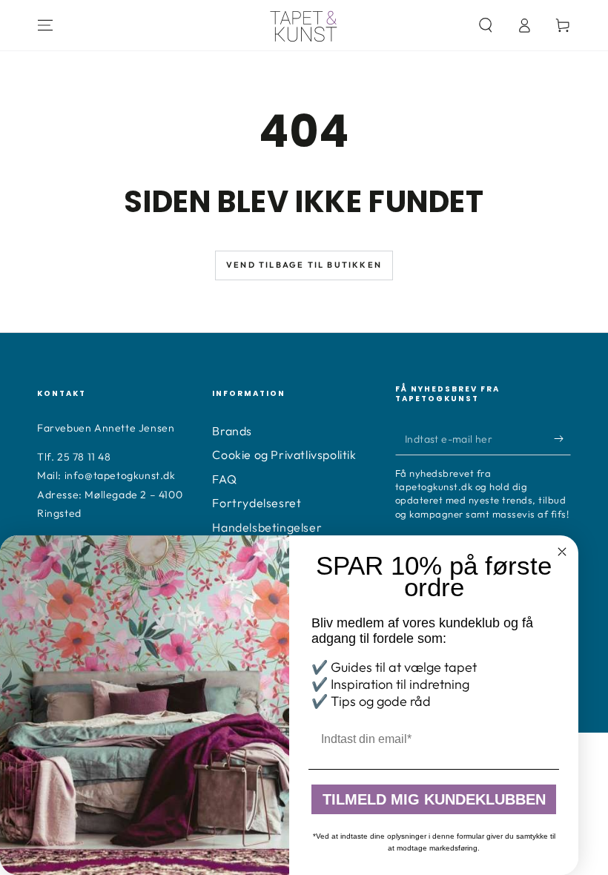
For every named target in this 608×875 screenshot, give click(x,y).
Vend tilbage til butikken (304, 265)
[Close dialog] (562, 552)
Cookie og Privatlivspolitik (284, 454)
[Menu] (45, 25)
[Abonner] (562, 438)
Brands (232, 430)
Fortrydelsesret (256, 502)
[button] (485, 25)
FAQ (224, 479)
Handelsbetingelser (267, 527)
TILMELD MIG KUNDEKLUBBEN (434, 799)
